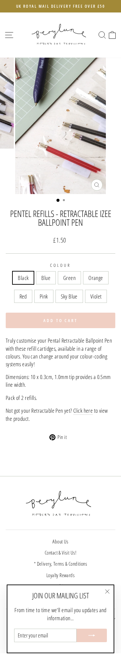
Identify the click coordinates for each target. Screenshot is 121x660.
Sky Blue (69, 296)
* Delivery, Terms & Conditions (60, 563)
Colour (60, 265)
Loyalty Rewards (60, 575)
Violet (96, 296)
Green (69, 278)
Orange (95, 278)
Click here (83, 410)
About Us (60, 541)
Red (23, 296)
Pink (44, 296)
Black (23, 278)
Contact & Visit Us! (60, 552)
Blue (45, 278)
